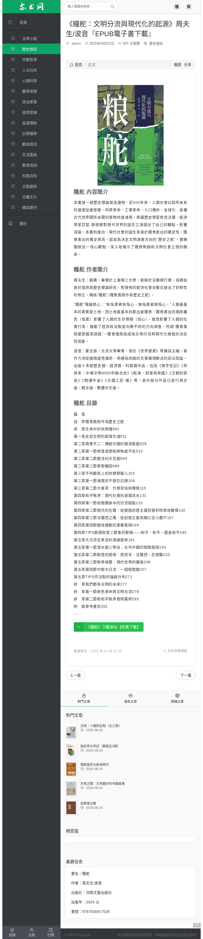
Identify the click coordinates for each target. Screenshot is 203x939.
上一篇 (75, 675)
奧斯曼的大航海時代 (94, 765)
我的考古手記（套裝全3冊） (100, 746)
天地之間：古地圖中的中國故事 (102, 784)
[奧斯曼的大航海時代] (71, 769)
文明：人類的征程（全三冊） (101, 726)
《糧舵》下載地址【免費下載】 (113, 627)
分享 (187, 65)
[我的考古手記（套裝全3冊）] (71, 750)
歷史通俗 (156, 43)
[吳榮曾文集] (71, 808)
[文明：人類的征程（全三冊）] (71, 731)
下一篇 (185, 675)
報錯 (177, 65)
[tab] (84, 697)
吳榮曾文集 (88, 803)
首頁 (76, 65)
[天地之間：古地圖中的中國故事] (71, 788)
